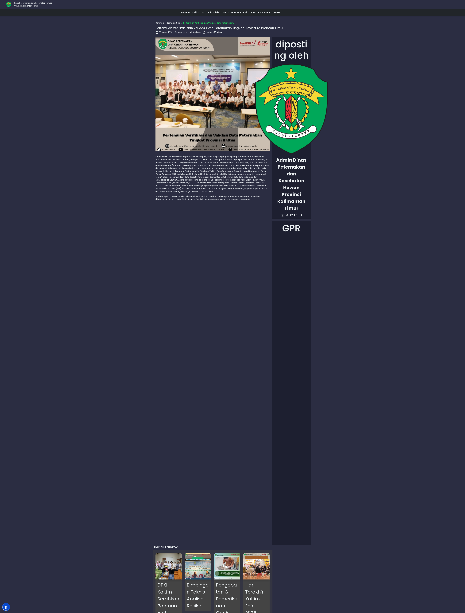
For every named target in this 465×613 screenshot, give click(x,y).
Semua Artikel (173, 23)
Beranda (185, 12)
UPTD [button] (277, 12)
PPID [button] (225, 12)
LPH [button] (203, 12)
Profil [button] (194, 12)
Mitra (253, 12)
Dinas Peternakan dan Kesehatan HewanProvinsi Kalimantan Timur (33, 4)
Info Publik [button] (213, 12)
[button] (5, 607)
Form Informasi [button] (239, 12)
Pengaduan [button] (264, 12)
